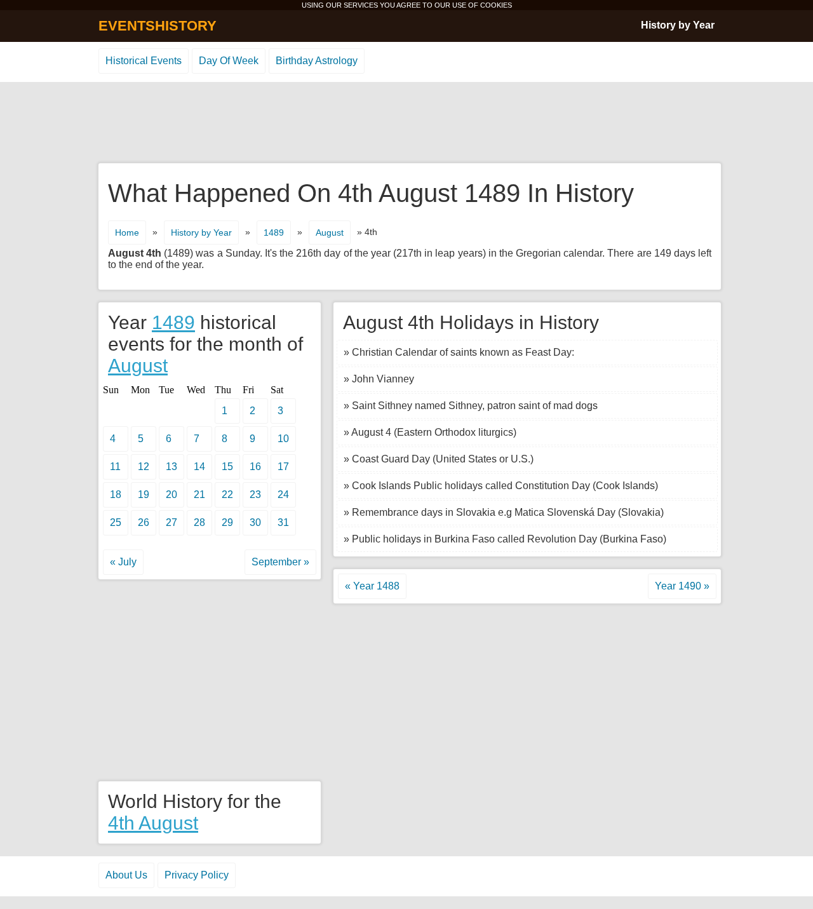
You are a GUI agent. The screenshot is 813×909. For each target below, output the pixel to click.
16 (255, 466)
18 (115, 494)
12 (143, 466)
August (330, 232)
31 (283, 522)
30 (255, 522)
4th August (153, 822)
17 (283, 466)
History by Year (678, 25)
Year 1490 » (682, 586)
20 (171, 494)
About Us (126, 875)
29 (227, 522)
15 (227, 466)
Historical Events (143, 60)
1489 (274, 232)
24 (283, 494)
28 (199, 522)
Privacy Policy (197, 875)
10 (283, 438)
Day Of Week (229, 60)
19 (143, 494)
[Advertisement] (406, 123)
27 (171, 522)
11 (115, 466)
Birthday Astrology (317, 60)
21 (199, 494)
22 (227, 494)
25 (115, 522)
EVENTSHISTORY (157, 26)
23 (255, 494)
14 (199, 466)
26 (143, 522)
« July (123, 561)
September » (280, 561)
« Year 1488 (372, 586)
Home (127, 232)
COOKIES (496, 5)
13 (171, 466)
